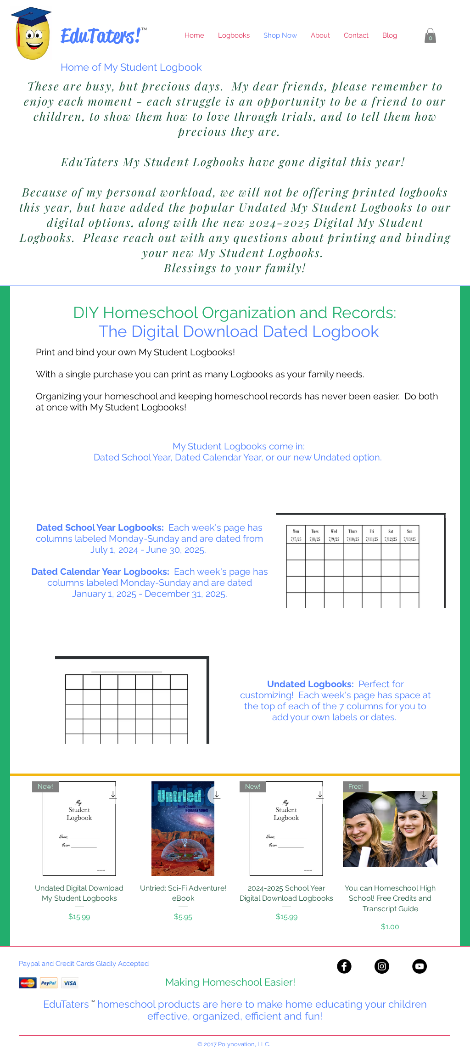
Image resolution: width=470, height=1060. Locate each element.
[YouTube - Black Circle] (419, 966)
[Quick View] (183, 828)
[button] (430, 35)
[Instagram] (382, 966)
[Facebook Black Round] (344, 966)
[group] (234, 857)
